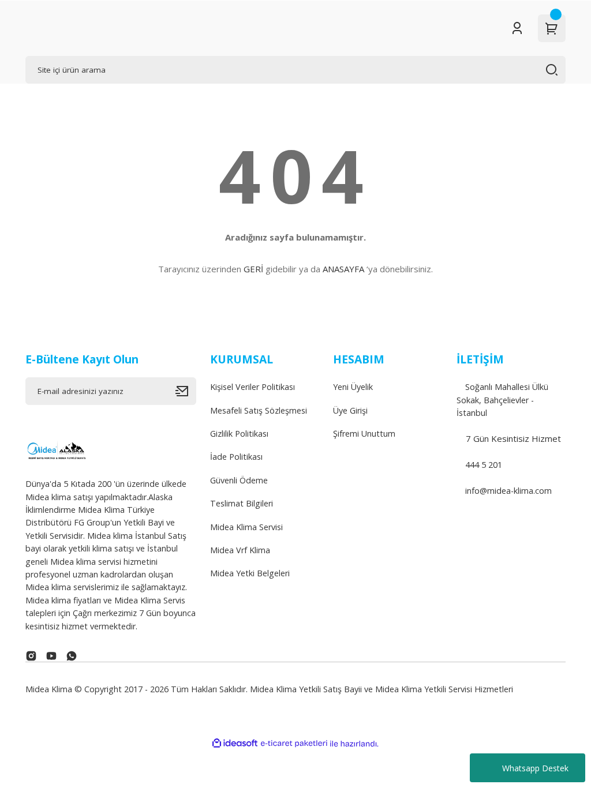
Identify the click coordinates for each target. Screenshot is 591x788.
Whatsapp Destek (535, 768)
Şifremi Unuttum (364, 433)
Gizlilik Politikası (239, 433)
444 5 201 (482, 464)
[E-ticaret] (294, 744)
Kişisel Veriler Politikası (252, 386)
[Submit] (185, 391)
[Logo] (56, 449)
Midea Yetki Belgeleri (250, 573)
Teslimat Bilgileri (241, 503)
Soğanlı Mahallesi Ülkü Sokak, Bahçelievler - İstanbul (502, 399)
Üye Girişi (350, 410)
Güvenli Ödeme (239, 480)
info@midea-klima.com (507, 490)
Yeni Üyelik (353, 386)
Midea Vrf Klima (240, 550)
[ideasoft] (235, 743)
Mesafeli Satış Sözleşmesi (258, 410)
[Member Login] (517, 28)
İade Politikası (236, 456)
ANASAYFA (343, 269)
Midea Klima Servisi (246, 526)
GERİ (253, 269)
